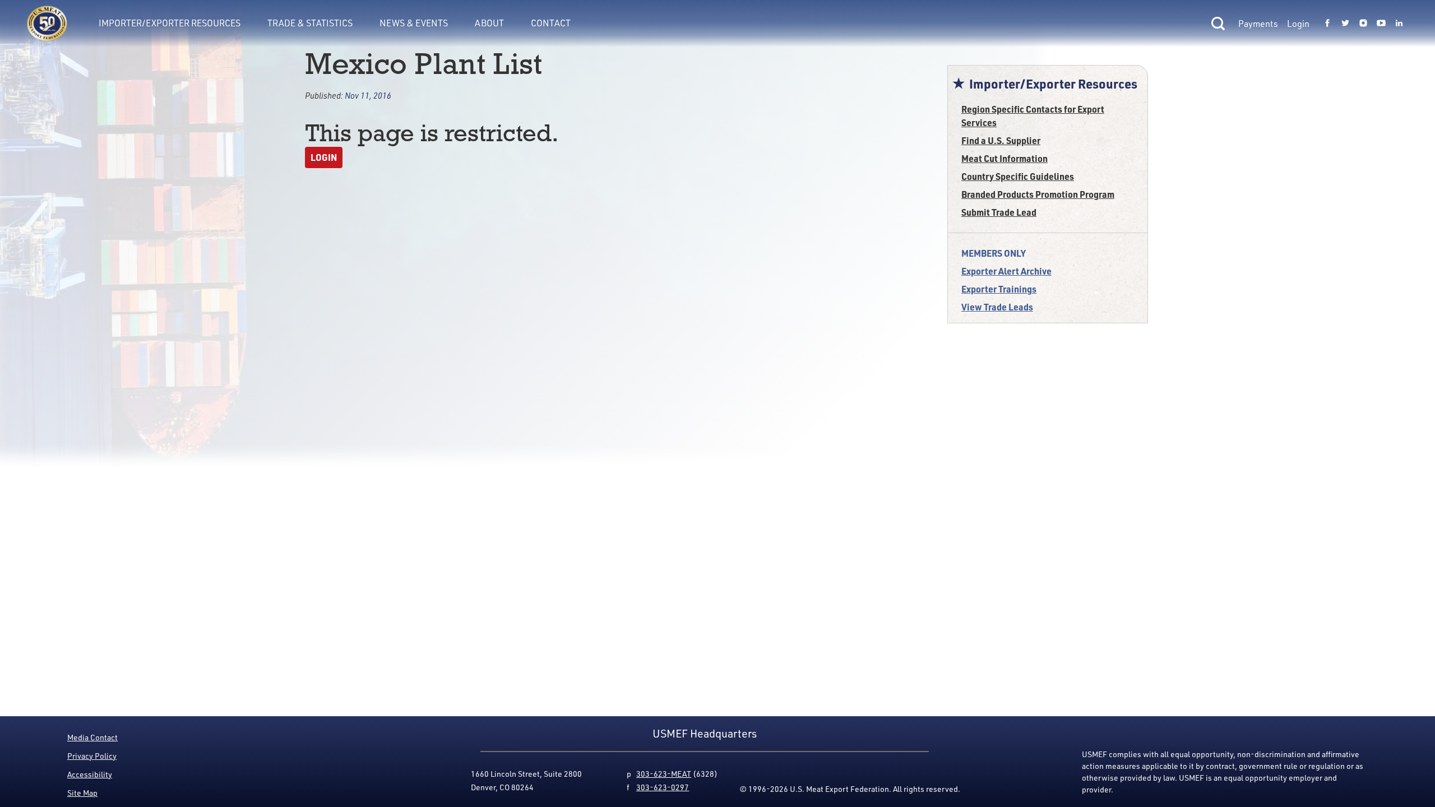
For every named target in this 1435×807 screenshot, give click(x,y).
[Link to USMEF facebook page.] (1327, 23)
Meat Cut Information (1004, 158)
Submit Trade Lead (998, 212)
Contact (551, 23)
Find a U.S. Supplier (1000, 140)
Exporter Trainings (998, 289)
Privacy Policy (92, 755)
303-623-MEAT (663, 773)
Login (1298, 23)
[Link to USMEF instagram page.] (1363, 23)
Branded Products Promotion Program (1037, 194)
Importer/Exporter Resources (169, 23)
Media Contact (92, 737)
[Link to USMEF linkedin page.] (1399, 23)
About (489, 23)
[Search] (1218, 23)
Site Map (82, 792)
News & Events (413, 23)
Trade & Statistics (310, 23)
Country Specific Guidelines (1017, 176)
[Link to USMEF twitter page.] (1345, 23)
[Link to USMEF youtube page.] (1381, 23)
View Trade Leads (997, 307)
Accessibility (89, 774)
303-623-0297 (662, 787)
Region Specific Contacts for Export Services (1032, 115)
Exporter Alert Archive (1006, 271)
